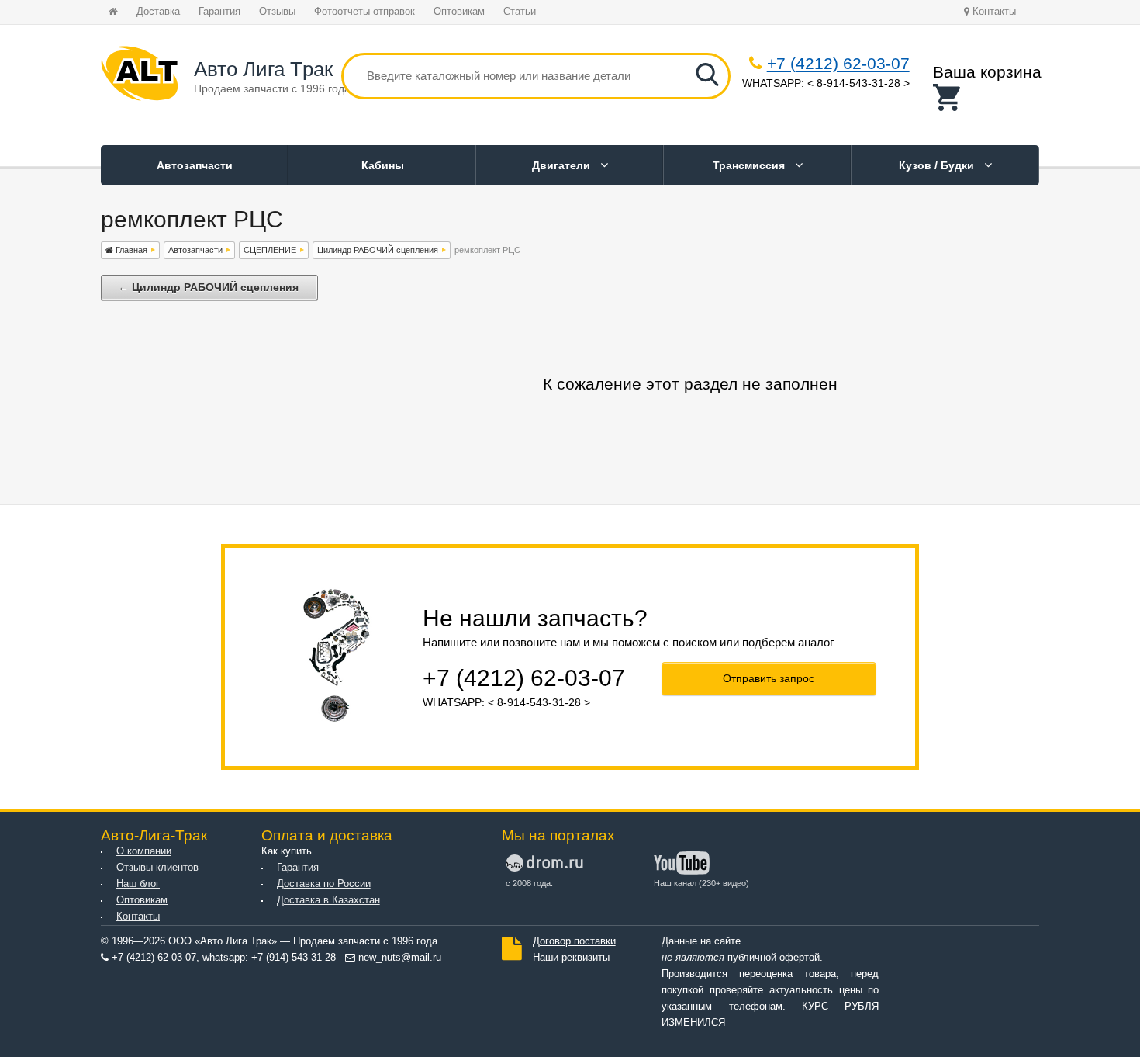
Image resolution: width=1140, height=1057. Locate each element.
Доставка (158, 11)
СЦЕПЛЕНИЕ (270, 250)
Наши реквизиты (571, 957)
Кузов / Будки (938, 165)
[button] (987, 97)
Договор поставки (574, 941)
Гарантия (219, 11)
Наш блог (138, 884)
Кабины (382, 165)
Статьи (519, 11)
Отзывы (277, 11)
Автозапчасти (195, 165)
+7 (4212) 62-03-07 (838, 63)
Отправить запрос (768, 678)
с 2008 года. (529, 883)
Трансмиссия (750, 165)
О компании (143, 851)
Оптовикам (459, 11)
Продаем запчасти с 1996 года (272, 88)
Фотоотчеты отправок (364, 11)
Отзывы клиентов (157, 867)
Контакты (992, 11)
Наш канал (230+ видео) (701, 883)
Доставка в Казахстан (328, 900)
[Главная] (139, 76)
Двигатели (562, 165)
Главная (130, 250)
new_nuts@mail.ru (399, 957)
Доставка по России (324, 884)
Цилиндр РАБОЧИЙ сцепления (377, 250)
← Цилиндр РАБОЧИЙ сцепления (208, 287)
